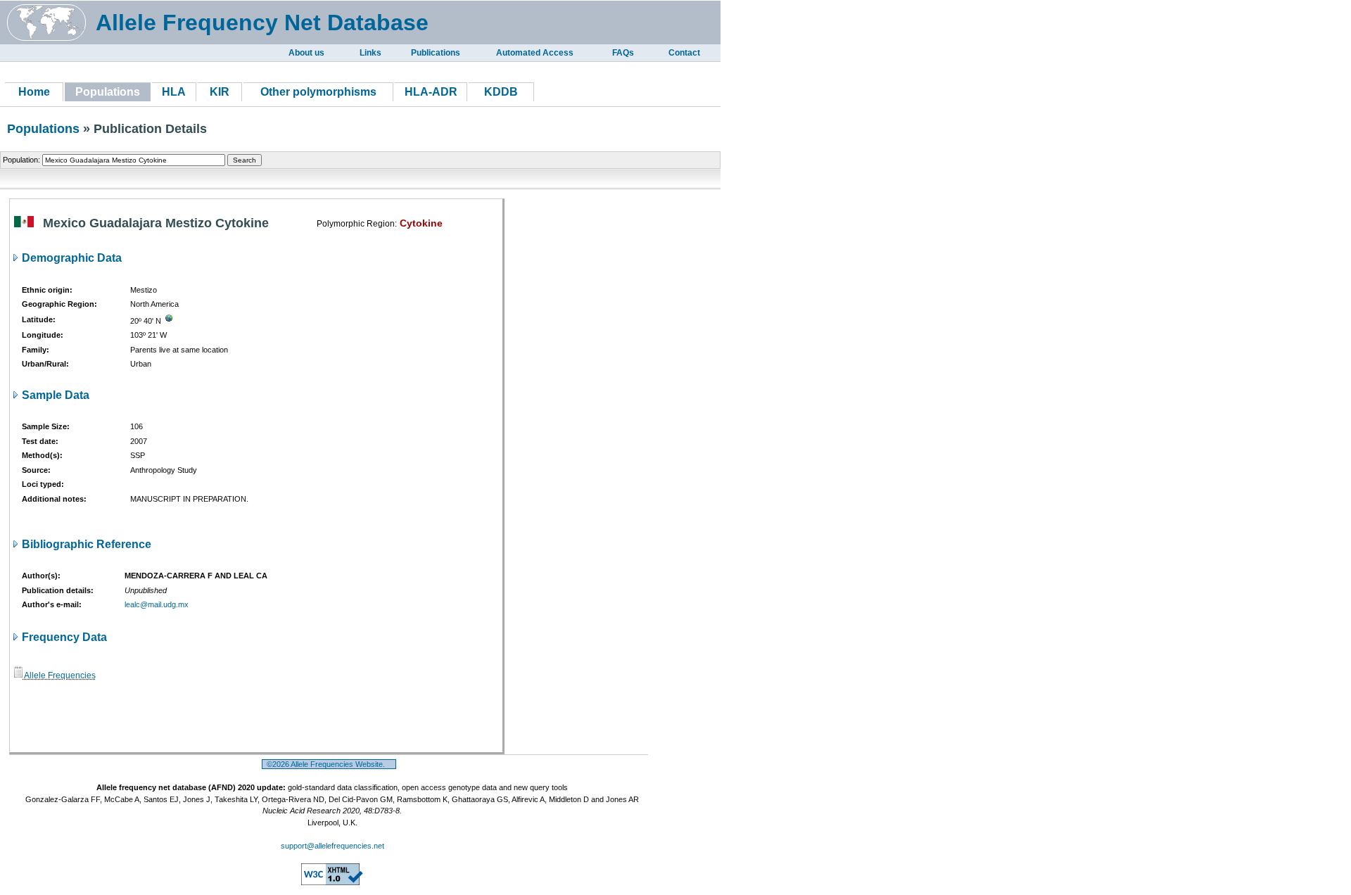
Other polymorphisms (318, 92)
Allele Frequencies (59, 675)
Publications (435, 53)
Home (34, 92)
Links (370, 53)
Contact (684, 53)
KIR (219, 92)
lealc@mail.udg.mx (157, 604)
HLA (174, 92)
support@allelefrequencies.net (332, 846)
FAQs (623, 53)
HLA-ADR (431, 92)
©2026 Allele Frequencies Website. (328, 764)
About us (306, 53)
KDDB (501, 92)
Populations (43, 129)
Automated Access (534, 53)
